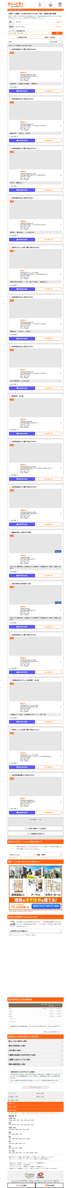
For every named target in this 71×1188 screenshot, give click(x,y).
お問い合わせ (12, 1163)
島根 (20, 1143)
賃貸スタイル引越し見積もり (41, 1159)
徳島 (10, 1148)
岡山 (13, 1143)
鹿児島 (31, 1152)
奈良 (24, 1138)
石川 (24, 1129)
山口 (24, 1143)
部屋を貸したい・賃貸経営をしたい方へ (18, 1168)
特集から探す (40, 1097)
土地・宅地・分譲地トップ (14, 1113)
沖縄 (36, 1152)
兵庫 (13, 1138)
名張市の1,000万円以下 (50, 1113)
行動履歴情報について (41, 1163)
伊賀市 (10, 1016)
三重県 (23, 1113)
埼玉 (18, 1124)
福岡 (10, 1152)
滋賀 (20, 1138)
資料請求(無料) (23, 91)
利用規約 (20, 1163)
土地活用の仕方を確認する (19, 931)
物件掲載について (40, 1166)
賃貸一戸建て (41, 855)
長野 (17, 1129)
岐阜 (13, 1134)
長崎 (17, 1152)
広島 (10, 1143)
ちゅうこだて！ (49, 1157)
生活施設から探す (13, 1097)
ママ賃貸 (19, 1157)
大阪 (10, 1138)
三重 (20, 1134)
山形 (29, 1120)
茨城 (25, 1124)
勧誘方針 (26, 1166)
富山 (20, 1129)
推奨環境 (32, 1166)
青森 (14, 1120)
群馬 (32, 1124)
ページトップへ (36, 1087)
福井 (27, 1129)
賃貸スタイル (12, 1157)
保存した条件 (12, 1107)
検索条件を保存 (22, 37)
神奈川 (14, 1124)
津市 (10, 1008)
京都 (17, 1138)
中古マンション (15, 855)
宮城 (21, 1120)
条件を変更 (50, 1185)
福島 (32, 1120)
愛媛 (20, 1148)
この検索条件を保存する (36, 834)
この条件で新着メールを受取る (36, 828)
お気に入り (11, 1103)
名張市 (10, 1011)
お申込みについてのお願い (15, 1164)
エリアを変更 (22, 1185)
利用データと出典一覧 (51, 1168)
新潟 (13, 1129)
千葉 (21, 1124)
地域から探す (40, 1093)
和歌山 (28, 1138)
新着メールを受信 (50, 37)
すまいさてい (29, 1159)
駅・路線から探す (13, 1100)
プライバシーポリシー (29, 1163)
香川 (13, 1148)
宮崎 (27, 1152)
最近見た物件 (12, 1110)
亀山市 (10, 1013)
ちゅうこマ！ (12, 1159)
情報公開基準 (27, 1164)
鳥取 (17, 1143)
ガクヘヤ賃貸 (40, 1157)
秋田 (25, 1120)
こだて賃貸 (33, 1157)
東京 (10, 1124)
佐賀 (13, 1152)
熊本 (20, 1152)
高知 (17, 1148)
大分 (24, 1152)
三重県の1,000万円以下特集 (32, 1113)
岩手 (18, 1120)
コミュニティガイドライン (15, 1166)
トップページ (12, 1093)
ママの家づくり (21, 1159)
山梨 (10, 1129)
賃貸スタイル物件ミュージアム (37, 1168)
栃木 (29, 1124)
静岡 (17, 1134)
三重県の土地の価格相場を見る (51, 1031)
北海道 (10, 1120)
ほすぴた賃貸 (26, 1157)
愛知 (10, 1134)
